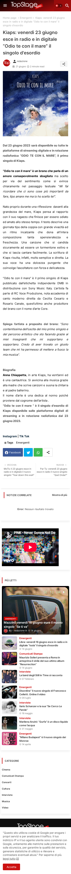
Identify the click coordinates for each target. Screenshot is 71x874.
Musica (6, 801)
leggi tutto (9, 858)
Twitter (28, 452)
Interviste (7, 794)
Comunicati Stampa (13, 775)
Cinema (6, 769)
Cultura (6, 788)
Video (5, 807)
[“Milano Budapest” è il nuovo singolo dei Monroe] (9, 738)
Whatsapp (38, 452)
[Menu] (5, 5)
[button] (58, 6)
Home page (9, 17)
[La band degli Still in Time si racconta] (9, 676)
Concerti (6, 782)
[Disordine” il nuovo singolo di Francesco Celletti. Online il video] (9, 692)
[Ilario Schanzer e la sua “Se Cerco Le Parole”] (9, 707)
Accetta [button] (11, 867)
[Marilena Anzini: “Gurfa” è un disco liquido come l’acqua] (9, 723)
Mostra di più (59, 494)
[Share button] (48, 452)
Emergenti (26, 17)
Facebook (15, 452)
